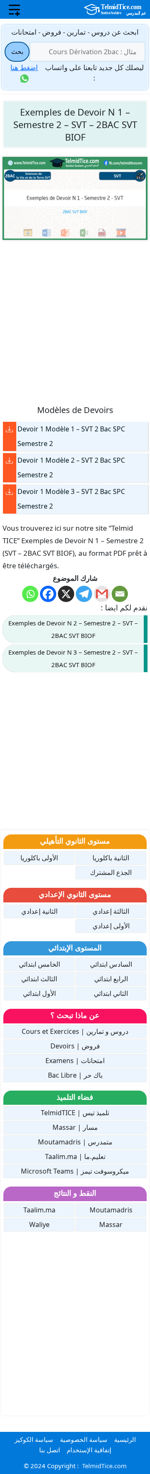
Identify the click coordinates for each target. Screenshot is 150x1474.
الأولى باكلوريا (39, 857)
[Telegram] (84, 594)
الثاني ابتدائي (111, 993)
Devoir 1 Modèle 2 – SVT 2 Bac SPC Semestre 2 (71, 467)
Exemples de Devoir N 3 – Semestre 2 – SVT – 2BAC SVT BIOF (73, 658)
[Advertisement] (75, 322)
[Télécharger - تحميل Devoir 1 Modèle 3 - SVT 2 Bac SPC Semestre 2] (9, 491)
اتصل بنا (49, 1450)
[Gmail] (102, 594)
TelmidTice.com (104, 1465)
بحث (17, 51)
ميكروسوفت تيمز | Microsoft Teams (75, 1171)
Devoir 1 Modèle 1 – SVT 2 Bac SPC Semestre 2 (71, 436)
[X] (66, 594)
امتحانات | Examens (75, 1060)
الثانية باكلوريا (110, 857)
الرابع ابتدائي (111, 978)
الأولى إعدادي (111, 925)
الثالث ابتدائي (39, 978)
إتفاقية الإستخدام (89, 1450)
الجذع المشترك (111, 872)
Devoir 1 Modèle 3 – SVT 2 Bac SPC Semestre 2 (71, 499)
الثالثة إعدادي (110, 911)
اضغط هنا (24, 67)
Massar (110, 1224)
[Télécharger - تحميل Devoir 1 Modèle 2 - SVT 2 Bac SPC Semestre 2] (9, 460)
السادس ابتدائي (111, 964)
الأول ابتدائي (39, 993)
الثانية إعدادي (39, 911)
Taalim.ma (39, 1209)
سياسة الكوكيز (34, 1439)
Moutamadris (111, 1209)
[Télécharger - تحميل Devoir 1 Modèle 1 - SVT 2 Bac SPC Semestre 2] (9, 429)
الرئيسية (125, 1439)
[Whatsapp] (30, 594)
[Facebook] (48, 594)
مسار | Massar (75, 1127)
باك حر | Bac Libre (75, 1075)
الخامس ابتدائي (39, 964)
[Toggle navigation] (14, 10)
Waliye (39, 1224)
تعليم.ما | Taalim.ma (75, 1156)
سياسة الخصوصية (84, 1439)
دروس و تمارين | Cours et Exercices (75, 1031)
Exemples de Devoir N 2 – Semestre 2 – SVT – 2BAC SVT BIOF (73, 629)
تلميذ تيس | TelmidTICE (75, 1112)
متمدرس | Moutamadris (75, 1141)
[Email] (120, 594)
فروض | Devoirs (75, 1046)
